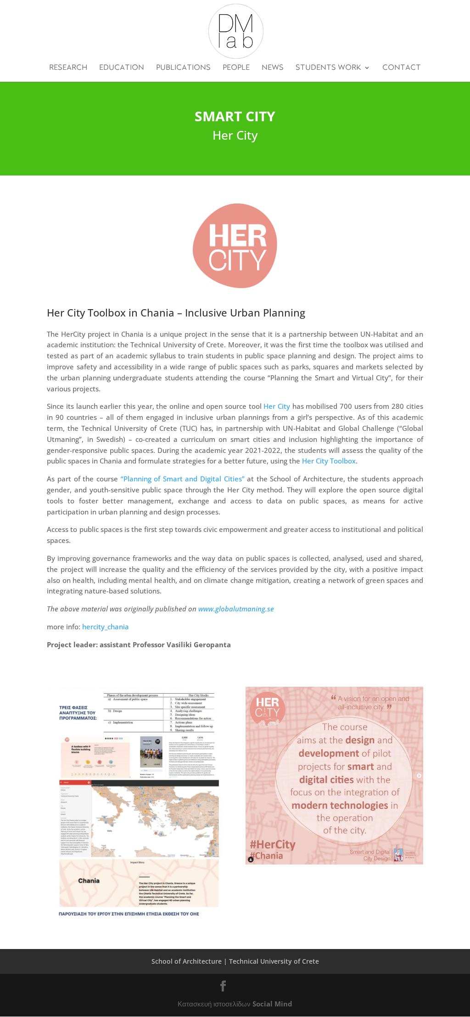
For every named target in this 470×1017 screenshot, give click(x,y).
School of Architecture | (189, 961)
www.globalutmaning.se (237, 608)
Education (121, 67)
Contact (401, 67)
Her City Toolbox (329, 460)
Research (68, 67)
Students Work (328, 67)
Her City (276, 406)
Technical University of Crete (274, 961)
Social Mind (272, 1003)
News (273, 67)
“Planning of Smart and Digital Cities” (183, 478)
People (236, 67)
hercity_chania (105, 626)
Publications (183, 67)
